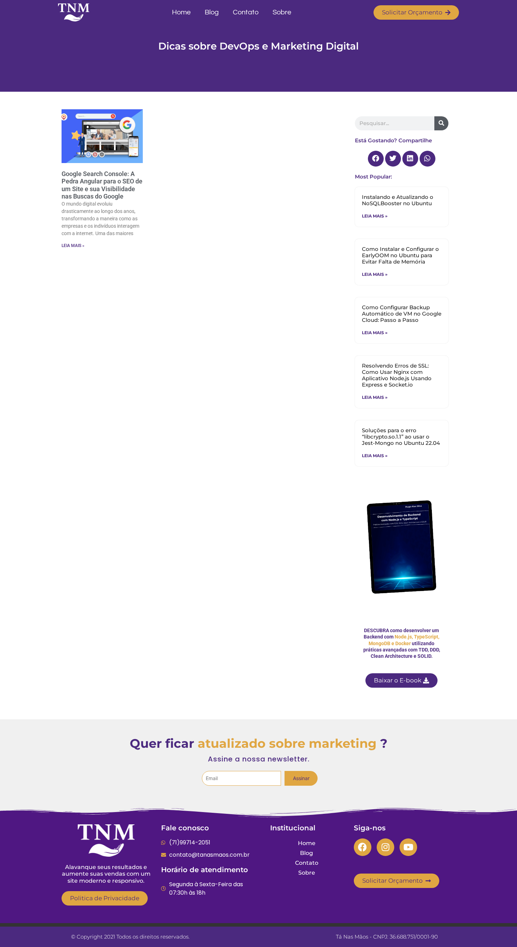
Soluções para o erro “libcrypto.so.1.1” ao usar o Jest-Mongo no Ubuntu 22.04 (401, 436)
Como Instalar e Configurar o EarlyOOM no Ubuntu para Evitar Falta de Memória (400, 255)
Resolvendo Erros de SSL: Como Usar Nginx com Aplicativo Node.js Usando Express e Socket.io (397, 375)
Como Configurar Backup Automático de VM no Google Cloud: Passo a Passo (401, 313)
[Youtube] (408, 847)
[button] (376, 159)
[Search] (441, 123)
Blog (212, 12)
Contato (245, 12)
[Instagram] (385, 847)
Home (181, 12)
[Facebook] (362, 847)
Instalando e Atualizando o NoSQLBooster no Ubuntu (397, 200)
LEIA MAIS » (73, 245)
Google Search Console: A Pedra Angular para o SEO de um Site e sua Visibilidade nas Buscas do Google (102, 185)
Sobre (282, 12)
